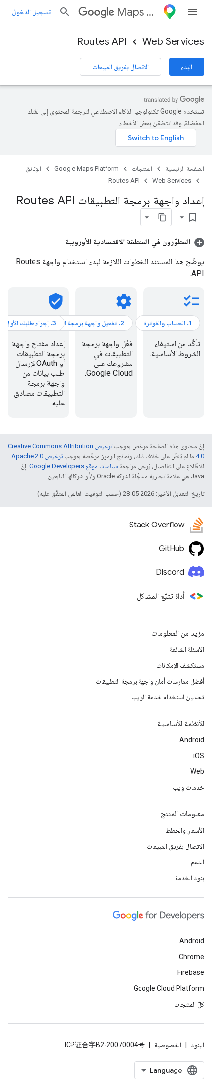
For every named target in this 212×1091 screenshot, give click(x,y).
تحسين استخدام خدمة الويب (167, 697)
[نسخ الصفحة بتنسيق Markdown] (162, 217)
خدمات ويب (188, 787)
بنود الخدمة (189, 878)
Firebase (190, 972)
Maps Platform (138, 12)
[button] (134, 241)
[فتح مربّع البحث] (65, 12)
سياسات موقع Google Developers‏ (73, 466)
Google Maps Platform (86, 168)
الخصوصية (167, 1045)
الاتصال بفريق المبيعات (120, 66)
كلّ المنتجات (189, 1004)
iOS (198, 756)
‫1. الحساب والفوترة (167, 323)
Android (191, 740)
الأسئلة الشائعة (187, 649)
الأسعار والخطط (184, 830)
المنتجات (142, 168)
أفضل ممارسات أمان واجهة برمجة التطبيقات (150, 681)
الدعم (197, 862)
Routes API (102, 42)
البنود (197, 1045)
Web (197, 771)
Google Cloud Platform (169, 988)
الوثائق (33, 168)
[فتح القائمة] (192, 12)
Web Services (173, 42)
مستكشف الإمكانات (180, 665)
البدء (186, 66)
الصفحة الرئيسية (184, 168)
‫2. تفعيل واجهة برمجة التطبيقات (83, 323)
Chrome (191, 957)
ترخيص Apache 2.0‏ (37, 456)
